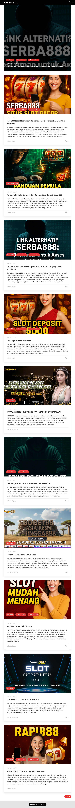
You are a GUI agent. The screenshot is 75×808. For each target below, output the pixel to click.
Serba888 (10, 60)
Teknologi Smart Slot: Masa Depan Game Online (28, 483)
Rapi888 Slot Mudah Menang (19, 626)
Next (67, 796)
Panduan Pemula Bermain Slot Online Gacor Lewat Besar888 (34, 195)
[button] (72, 2)
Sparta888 (10, 400)
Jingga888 (10, 543)
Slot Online (33, 60)
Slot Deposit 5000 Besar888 (19, 340)
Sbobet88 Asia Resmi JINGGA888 (21, 555)
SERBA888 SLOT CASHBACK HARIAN (23, 700)
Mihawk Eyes (12, 63)
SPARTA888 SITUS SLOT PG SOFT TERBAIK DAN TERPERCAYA (34, 412)
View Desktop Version (38, 804)
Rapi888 (10, 614)
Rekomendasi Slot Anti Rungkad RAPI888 (25, 771)
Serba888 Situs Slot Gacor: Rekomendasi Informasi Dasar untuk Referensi (36, 66)
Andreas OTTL (9, 2)
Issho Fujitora (12, 429)
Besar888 (10, 329)
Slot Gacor (21, 60)
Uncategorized (12, 183)
